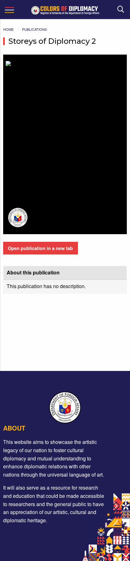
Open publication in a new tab (40, 248)
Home (8, 29)
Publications (34, 29)
